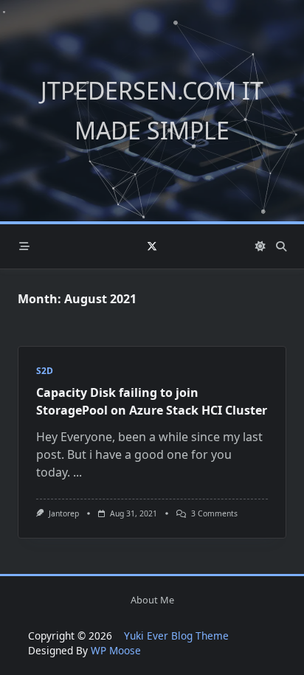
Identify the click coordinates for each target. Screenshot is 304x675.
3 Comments (214, 513)
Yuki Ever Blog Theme (176, 636)
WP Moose (116, 650)
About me (152, 599)
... (77, 472)
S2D (44, 370)
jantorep (64, 513)
